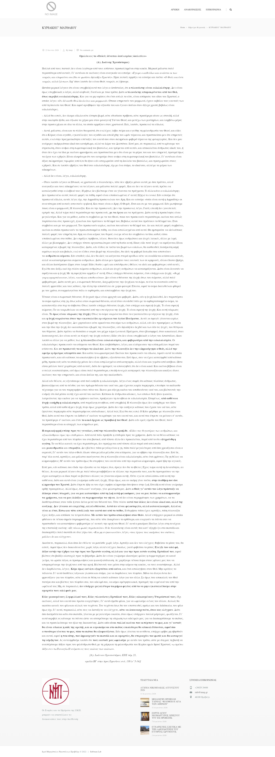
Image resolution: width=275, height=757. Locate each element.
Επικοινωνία (213, 9)
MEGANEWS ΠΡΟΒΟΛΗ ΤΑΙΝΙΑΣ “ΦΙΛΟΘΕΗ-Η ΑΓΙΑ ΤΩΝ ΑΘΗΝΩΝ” (166, 701)
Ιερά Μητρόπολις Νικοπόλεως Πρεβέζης (60, 751)
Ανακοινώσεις (192, 9)
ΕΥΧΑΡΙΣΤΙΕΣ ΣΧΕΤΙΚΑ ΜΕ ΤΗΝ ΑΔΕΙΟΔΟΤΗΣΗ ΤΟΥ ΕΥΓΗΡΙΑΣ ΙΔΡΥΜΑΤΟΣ (166, 729)
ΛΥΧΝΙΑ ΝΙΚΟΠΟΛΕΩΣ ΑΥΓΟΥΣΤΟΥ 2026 (159, 688)
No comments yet (86, 50)
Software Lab (95, 751)
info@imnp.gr (201, 692)
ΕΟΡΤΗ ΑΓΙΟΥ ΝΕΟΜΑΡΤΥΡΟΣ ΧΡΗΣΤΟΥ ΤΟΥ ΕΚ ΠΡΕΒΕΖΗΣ (166, 715)
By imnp (69, 50)
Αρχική (175, 9)
